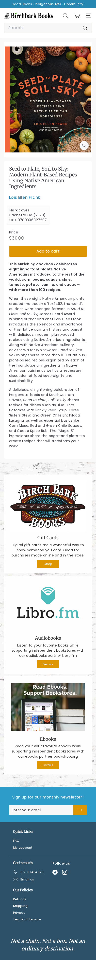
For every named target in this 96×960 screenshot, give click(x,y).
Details (48, 664)
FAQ (16, 840)
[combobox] (48, 28)
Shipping (20, 905)
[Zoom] (84, 145)
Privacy (19, 912)
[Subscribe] (80, 810)
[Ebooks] (48, 707)
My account (22, 847)
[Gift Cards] (48, 505)
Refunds (20, 899)
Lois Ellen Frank (24, 197)
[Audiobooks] (48, 606)
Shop (48, 564)
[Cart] (77, 15)
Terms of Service (27, 919)
